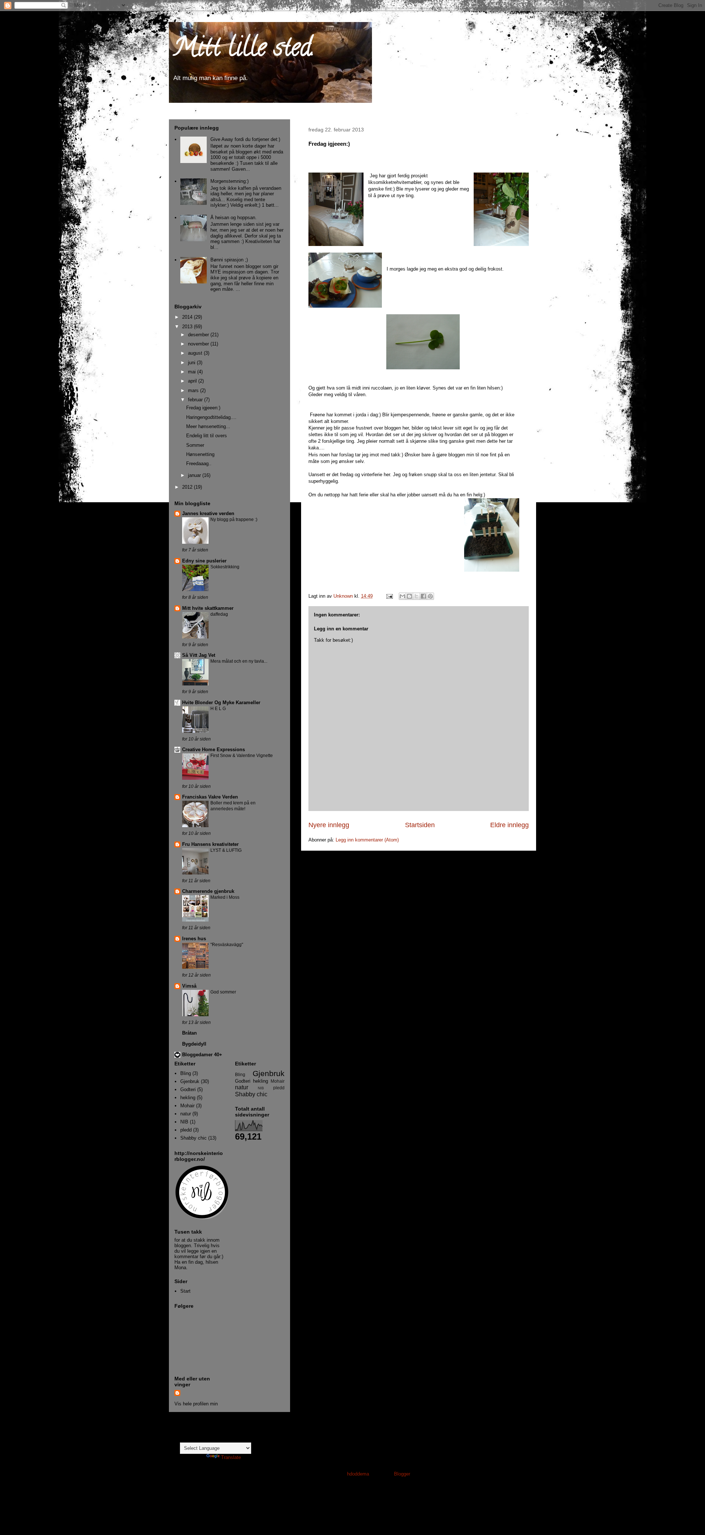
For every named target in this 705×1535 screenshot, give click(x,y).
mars (194, 390)
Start (185, 1291)
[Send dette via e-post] (402, 596)
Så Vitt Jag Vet (198, 655)
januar (195, 475)
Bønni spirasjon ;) (229, 260)
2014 (188, 317)
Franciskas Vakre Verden (210, 797)
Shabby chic (193, 1138)
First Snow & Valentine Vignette (241, 755)
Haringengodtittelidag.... (211, 417)
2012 (188, 487)
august (196, 353)
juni (192, 362)
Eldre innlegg (509, 825)
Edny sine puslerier (204, 561)
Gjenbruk (189, 1081)
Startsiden (420, 825)
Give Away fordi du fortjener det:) (245, 139)
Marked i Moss (224, 897)
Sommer (195, 445)
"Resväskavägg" (226, 944)
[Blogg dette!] (409, 596)
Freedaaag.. (199, 463)
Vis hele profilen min (196, 1404)
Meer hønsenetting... (208, 426)
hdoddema (358, 1474)
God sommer (223, 992)
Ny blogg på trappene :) (233, 519)
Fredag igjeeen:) (203, 407)
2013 (188, 326)
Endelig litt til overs (206, 435)
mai (192, 371)
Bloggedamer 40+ (202, 1054)
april (193, 381)
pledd (186, 1130)
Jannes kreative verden (208, 513)
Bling (185, 1073)
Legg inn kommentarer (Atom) (367, 840)
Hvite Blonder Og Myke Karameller (221, 702)
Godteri (188, 1089)
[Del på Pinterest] (430, 596)
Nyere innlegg (328, 825)
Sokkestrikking (224, 566)
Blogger (402, 1474)
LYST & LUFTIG (226, 850)
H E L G (218, 708)
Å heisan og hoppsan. (233, 217)
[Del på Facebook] (423, 596)
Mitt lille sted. (244, 50)
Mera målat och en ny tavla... (238, 661)
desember (199, 334)
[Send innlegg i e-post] (389, 596)
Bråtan (189, 1033)
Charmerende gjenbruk (208, 891)
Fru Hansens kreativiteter (210, 844)
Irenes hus (194, 938)
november (199, 344)
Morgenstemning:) (229, 181)
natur (185, 1113)
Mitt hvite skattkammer (208, 608)
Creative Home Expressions (213, 749)
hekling (187, 1097)
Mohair (187, 1105)
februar (196, 399)
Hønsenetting (200, 454)
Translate (231, 1457)
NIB (184, 1122)
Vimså (189, 986)
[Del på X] (416, 596)
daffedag (219, 614)
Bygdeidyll (194, 1044)
